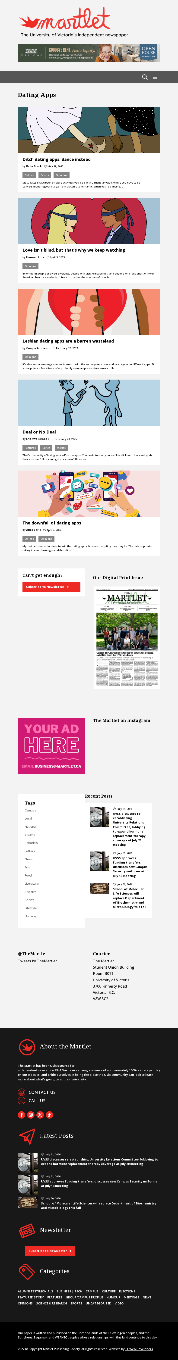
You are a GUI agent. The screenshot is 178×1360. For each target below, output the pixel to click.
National (30, 826)
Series (46, 447)
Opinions (61, 175)
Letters (30, 851)
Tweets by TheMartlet (37, 961)
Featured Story (31, 1297)
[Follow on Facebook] (21, 1115)
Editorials (31, 843)
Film (27, 867)
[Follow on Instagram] (31, 1115)
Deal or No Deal (39, 432)
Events (45, 175)
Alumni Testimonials (35, 1291)
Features (30, 447)
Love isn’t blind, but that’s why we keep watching (73, 250)
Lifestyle (31, 908)
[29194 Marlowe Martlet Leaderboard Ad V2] (89, 60)
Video (119, 1303)
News (29, 859)
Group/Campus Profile (84, 1297)
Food (28, 875)
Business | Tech (69, 1291)
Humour (113, 1297)
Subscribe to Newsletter (45, 587)
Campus (30, 810)
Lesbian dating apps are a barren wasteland (68, 341)
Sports (29, 900)
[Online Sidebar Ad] (51, 772)
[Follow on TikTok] (49, 1115)
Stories (61, 447)
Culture (29, 175)
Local (28, 818)
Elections (127, 1291)
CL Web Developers (139, 1349)
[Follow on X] (40, 1115)
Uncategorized (98, 1303)
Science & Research (51, 1303)
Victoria (30, 835)
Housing (31, 916)
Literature (32, 883)
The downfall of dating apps (51, 523)
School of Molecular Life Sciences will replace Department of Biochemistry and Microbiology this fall (129, 898)
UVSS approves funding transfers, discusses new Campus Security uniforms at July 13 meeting (130, 867)
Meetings (131, 1297)
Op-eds (29, 538)
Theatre (30, 892)
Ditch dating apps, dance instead (56, 159)
